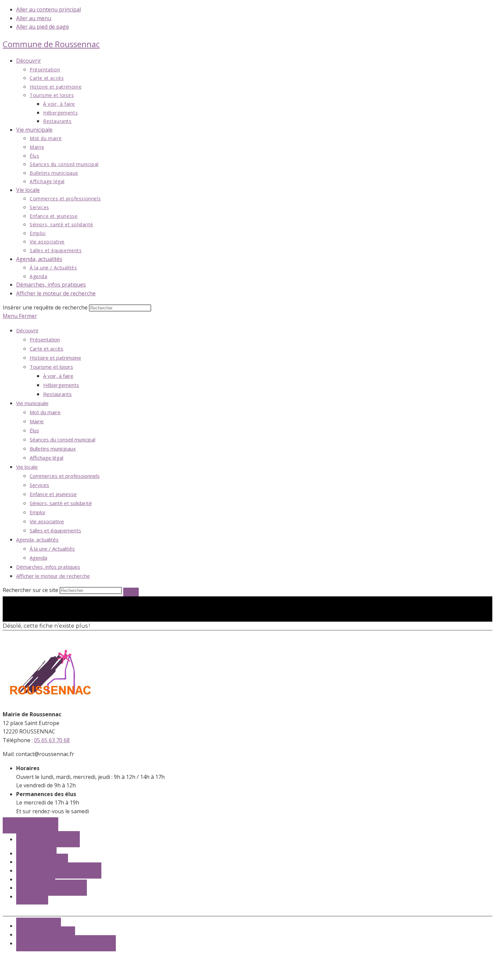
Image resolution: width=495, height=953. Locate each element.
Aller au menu (33, 18)
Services (39, 485)
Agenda (38, 557)
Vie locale (27, 466)
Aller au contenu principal (48, 9)
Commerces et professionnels (65, 475)
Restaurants (57, 394)
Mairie (37, 421)
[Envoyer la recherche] (131, 592)
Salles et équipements (55, 530)
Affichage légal (46, 457)
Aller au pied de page (42, 26)
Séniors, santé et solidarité (61, 503)
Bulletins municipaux (53, 448)
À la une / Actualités (52, 548)
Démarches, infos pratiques (48, 566)
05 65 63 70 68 (52, 740)
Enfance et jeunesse (53, 494)
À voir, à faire (58, 375)
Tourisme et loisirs (51, 366)
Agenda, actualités (37, 539)
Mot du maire (45, 412)
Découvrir (27, 330)
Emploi (37, 512)
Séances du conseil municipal (62, 439)
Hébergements (61, 385)
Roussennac (51, 44)
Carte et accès (46, 348)
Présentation (45, 339)
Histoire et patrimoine (55, 357)
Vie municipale (32, 403)
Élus (34, 430)
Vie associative (47, 521)
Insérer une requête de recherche (45, 307)
